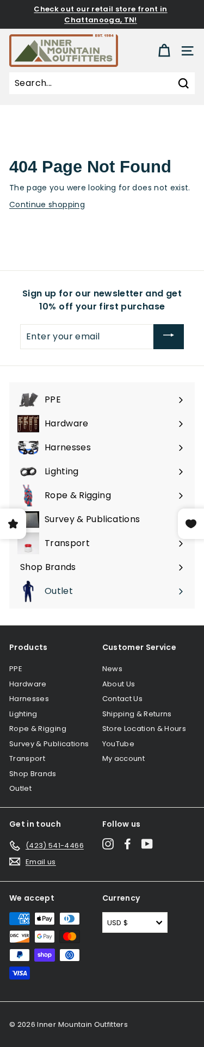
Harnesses (29, 698)
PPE (15, 669)
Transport (27, 758)
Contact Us (122, 698)
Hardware (28, 684)
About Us (118, 684)
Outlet (20, 788)
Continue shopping (47, 204)
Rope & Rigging (37, 728)
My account (123, 758)
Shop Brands (33, 774)
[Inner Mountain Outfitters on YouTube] (147, 844)
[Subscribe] (168, 337)
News (112, 669)
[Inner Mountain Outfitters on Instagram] (108, 844)
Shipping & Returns (137, 714)
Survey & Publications (49, 744)
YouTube (118, 744)
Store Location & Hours (144, 728)
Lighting (23, 714)
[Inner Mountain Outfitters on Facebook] (127, 844)
